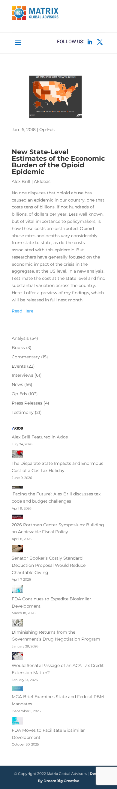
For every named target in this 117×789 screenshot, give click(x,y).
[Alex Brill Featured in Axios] (17, 429)
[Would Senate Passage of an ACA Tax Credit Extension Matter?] (17, 657)
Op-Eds (47, 129)
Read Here (22, 311)
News (17, 384)
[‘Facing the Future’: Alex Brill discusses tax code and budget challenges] (17, 487)
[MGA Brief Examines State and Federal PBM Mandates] (17, 690)
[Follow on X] (99, 42)
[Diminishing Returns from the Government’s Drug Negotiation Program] (17, 624)
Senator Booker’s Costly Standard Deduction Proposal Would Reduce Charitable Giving (49, 565)
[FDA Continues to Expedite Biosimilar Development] (17, 590)
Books (18, 347)
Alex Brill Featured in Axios (40, 437)
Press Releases (27, 403)
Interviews (22, 375)
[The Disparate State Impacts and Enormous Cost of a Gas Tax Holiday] (17, 455)
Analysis (20, 338)
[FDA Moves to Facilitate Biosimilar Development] (17, 722)
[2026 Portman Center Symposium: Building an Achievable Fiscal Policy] (17, 518)
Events (19, 366)
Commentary (26, 357)
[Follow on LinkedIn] (89, 42)
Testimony (23, 412)
